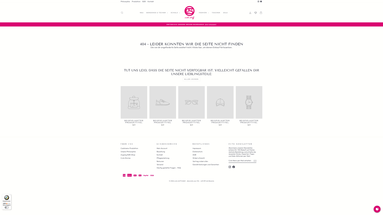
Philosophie (125, 1)
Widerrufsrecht (199, 158)
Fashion (203, 13)
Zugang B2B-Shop (128, 155)
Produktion (136, 1)
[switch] (7, 207)
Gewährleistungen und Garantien (206, 164)
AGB (194, 155)
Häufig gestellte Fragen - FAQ (169, 168)
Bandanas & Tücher (156, 13)
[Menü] (10, 195)
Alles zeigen (191, 79)
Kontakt (151, 1)
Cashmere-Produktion (129, 148)
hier (200, 47)
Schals (175, 13)
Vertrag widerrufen (200, 161)
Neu (141, 13)
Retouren (160, 161)
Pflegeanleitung (163, 158)
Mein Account (162, 148)
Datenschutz (198, 151)
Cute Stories (125, 158)
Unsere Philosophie (128, 151)
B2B (144, 1)
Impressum (197, 148)
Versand (160, 164)
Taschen (216, 13)
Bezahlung (161, 151)
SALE (225, 13)
